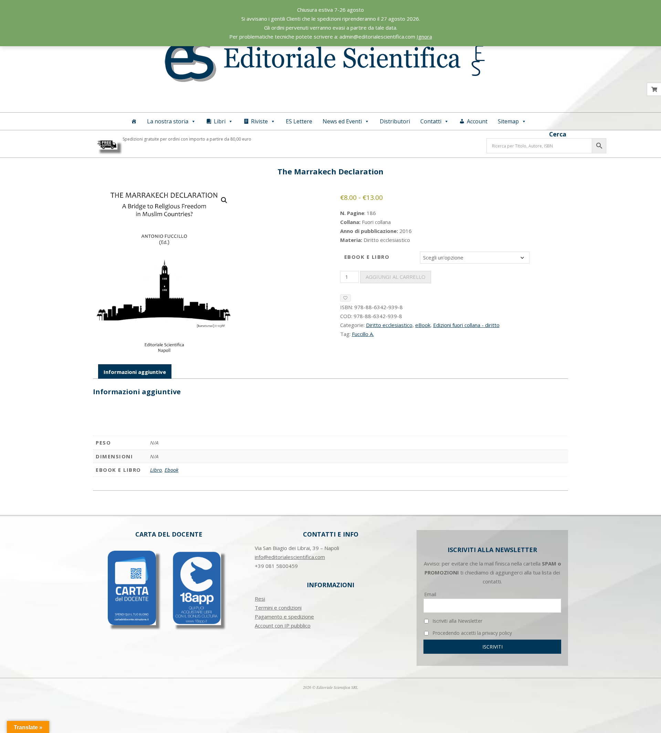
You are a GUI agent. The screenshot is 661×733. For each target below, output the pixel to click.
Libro (156, 469)
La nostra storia (167, 121)
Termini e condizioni (278, 607)
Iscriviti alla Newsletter (456, 621)
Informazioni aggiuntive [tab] (135, 371)
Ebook (171, 469)
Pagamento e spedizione (284, 616)
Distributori (395, 121)
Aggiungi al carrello (396, 276)
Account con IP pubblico (283, 625)
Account (477, 121)
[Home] (134, 121)
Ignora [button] (424, 36)
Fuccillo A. (363, 333)
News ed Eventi (342, 121)
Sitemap (508, 121)
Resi (260, 598)
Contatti (430, 121)
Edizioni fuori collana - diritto (466, 325)
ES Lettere (299, 121)
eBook (422, 325)
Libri (219, 121)
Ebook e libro (367, 256)
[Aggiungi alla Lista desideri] (345, 298)
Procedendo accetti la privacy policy (471, 633)
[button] (224, 200)
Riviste (259, 121)
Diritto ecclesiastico (389, 325)
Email (430, 594)
